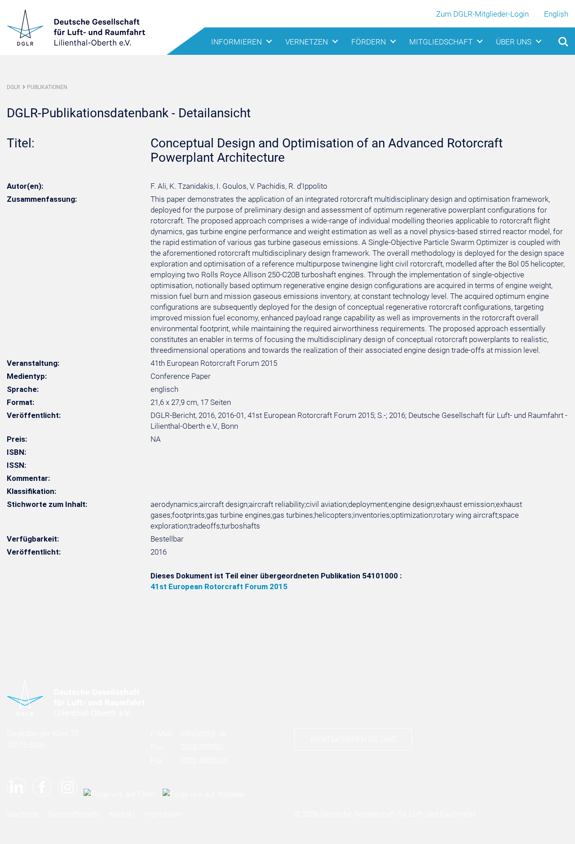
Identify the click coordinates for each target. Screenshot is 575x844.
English (556, 13)
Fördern (368, 41)
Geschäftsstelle (74, 813)
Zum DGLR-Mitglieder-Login (482, 13)
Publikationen (47, 87)
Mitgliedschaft (441, 41)
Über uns (513, 41)
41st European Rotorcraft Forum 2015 (219, 586)
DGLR (13, 87)
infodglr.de (204, 733)
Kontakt (122, 813)
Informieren (236, 41)
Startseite (23, 813)
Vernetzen (306, 41)
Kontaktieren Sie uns (353, 739)
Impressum (163, 813)
